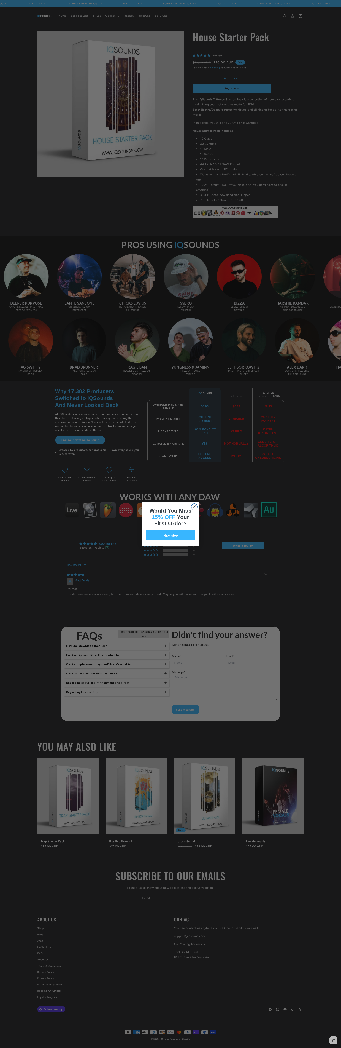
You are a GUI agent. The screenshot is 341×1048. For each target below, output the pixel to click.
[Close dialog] (194, 507)
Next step (170, 535)
